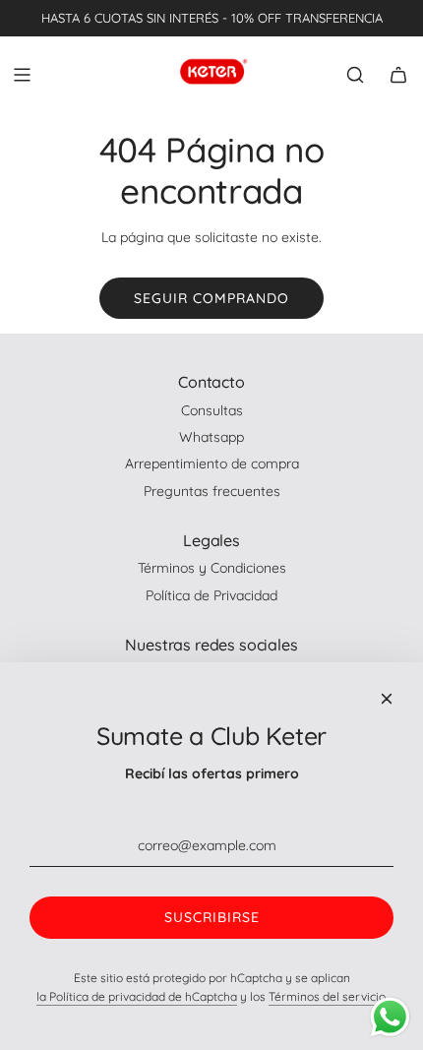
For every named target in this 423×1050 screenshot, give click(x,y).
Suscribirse (212, 917)
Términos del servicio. (328, 996)
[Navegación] (21, 74)
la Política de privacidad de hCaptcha (136, 996)
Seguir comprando (211, 298)
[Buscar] (355, 74)
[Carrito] (398, 74)
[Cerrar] (386, 698)
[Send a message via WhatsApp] (390, 1017)
